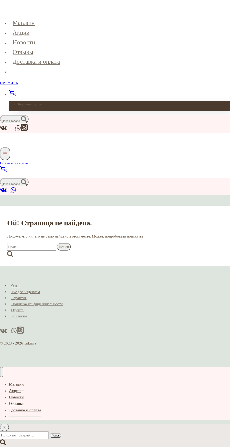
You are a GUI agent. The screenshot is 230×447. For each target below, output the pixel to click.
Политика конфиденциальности (37, 304)
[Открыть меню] (5, 153)
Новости (24, 42)
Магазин (24, 23)
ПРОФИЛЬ (9, 83)
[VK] (3, 130)
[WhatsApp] (13, 192)
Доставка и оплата (36, 61)
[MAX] (9, 130)
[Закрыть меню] (1, 372)
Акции (21, 32)
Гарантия (19, 298)
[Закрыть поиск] (4, 427)
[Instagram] (24, 130)
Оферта (17, 310)
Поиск (55, 435)
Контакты (19, 316)
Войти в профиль (14, 163)
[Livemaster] (13, 130)
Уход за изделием (25, 292)
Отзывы (23, 52)
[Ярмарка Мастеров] (9, 192)
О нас (15, 285)
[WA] (18, 130)
